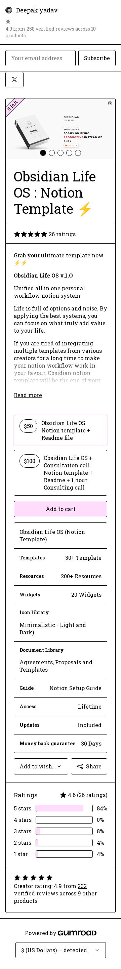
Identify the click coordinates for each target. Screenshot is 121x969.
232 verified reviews (50, 889)
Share (94, 766)
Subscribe (97, 57)
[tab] (43, 153)
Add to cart (61, 508)
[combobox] (41, 766)
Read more (28, 394)
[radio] (60, 430)
